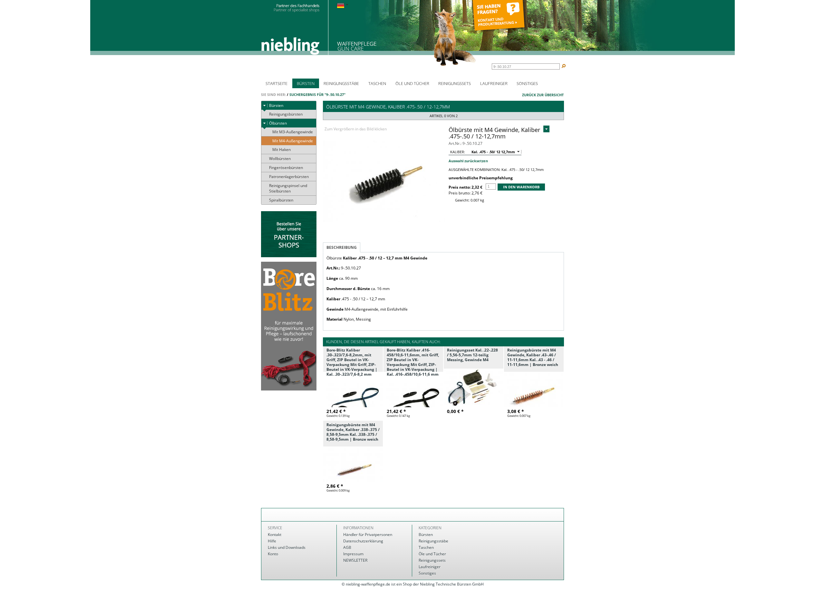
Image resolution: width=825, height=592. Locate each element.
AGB (347, 547)
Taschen (377, 83)
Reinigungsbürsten (286, 114)
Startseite (276, 83)
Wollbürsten (280, 158)
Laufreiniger (494, 83)
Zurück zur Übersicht (543, 94)
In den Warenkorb (521, 186)
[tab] (341, 247)
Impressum (353, 554)
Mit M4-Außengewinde (292, 141)
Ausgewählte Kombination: (474, 169)
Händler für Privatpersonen (367, 534)
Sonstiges (527, 83)
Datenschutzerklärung (363, 541)
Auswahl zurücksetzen (468, 160)
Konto (273, 554)
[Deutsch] (342, 6)
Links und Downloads (287, 547)
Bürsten (306, 83)
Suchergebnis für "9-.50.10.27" (317, 94)
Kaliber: (457, 151)
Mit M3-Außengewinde (292, 132)
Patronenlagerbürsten (289, 176)
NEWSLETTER (355, 560)
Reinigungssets (454, 83)
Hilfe (272, 541)
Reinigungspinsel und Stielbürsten (288, 188)
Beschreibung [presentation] (341, 247)
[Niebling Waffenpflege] (369, 34)
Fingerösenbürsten (286, 167)
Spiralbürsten (281, 200)
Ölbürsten (278, 123)
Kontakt (274, 534)
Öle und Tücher (412, 83)
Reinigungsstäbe (341, 83)
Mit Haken (281, 149)
